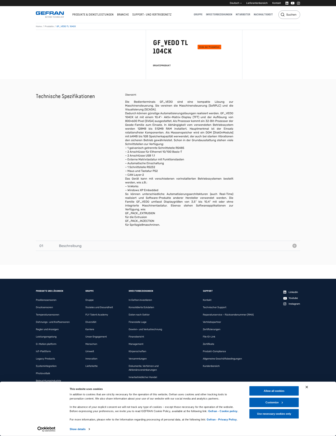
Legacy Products (45, 358)
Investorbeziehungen (219, 14)
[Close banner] (307, 387)
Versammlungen (138, 358)
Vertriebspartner (212, 322)
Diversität (90, 322)
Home (39, 26)
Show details (78, 429)
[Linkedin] (286, 3)
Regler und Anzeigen (47, 329)
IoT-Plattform (43, 351)
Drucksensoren (44, 307)
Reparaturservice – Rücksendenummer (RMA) (228, 314)
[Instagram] (297, 3)
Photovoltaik (43, 373)
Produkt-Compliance (214, 351)
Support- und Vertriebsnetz (152, 14)
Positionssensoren (46, 300)
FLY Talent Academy (96, 314)
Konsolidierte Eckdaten (141, 307)
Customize (272, 402)
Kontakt (276, 3)
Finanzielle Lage (137, 322)
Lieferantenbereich (257, 3)
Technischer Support (214, 307)
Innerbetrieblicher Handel (143, 377)
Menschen (91, 344)
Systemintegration (46, 366)
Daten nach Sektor (139, 314)
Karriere (89, 329)
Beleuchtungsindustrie (48, 380)
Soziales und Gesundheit (99, 307)
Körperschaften (137, 351)
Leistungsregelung (46, 336)
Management (136, 344)
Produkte (49, 26)
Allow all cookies (274, 390)
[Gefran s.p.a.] (50, 14)
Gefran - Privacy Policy (222, 419)
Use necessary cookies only (274, 413)
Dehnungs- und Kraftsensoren (53, 322)
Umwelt (89, 351)
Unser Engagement (96, 336)
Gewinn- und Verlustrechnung (145, 329)
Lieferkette (91, 366)
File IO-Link (209, 336)
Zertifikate (208, 344)
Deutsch (234, 3)
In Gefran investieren (140, 300)
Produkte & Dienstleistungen (93, 14)
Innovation (91, 358)
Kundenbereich (211, 366)
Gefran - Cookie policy (222, 411)
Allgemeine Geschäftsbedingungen (222, 358)
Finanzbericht (136, 336)
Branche (123, 14)
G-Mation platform (46, 344)
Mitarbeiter (243, 14)
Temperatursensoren (47, 314)
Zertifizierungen (211, 329)
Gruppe (198, 14)
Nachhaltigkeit (263, 14)
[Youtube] (292, 3)
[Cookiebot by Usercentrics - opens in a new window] (46, 429)
